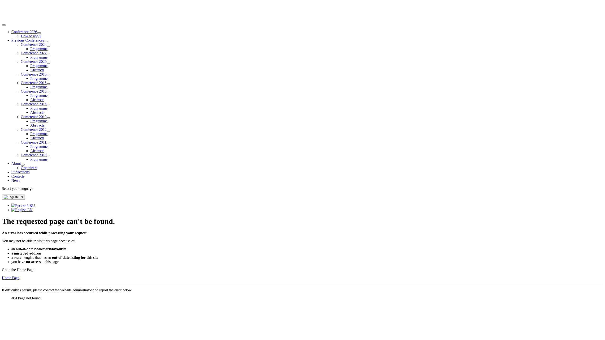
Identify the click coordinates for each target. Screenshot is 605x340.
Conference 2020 (34, 62)
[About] (23, 165)
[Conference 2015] (48, 92)
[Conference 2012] (48, 131)
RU (32, 206)
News (15, 180)
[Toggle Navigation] (4, 25)
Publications (20, 172)
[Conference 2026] (39, 33)
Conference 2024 (34, 44)
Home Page (10, 278)
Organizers (29, 168)
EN (20, 197)
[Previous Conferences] (46, 41)
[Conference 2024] (48, 46)
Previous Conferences (27, 40)
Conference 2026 (24, 32)
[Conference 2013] (48, 118)
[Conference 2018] (48, 75)
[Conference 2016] (48, 84)
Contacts (17, 176)
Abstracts (37, 70)
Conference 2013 (34, 117)
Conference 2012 (34, 130)
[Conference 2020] (48, 63)
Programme (39, 49)
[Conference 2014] (48, 105)
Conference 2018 (34, 74)
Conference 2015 (34, 91)
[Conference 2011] (48, 143)
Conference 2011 (33, 142)
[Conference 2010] (48, 156)
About (16, 164)
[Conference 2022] (48, 54)
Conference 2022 (34, 53)
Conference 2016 (34, 83)
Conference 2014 (34, 104)
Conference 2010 (34, 155)
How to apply (31, 36)
